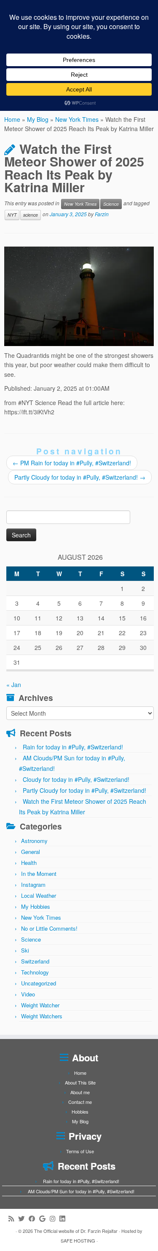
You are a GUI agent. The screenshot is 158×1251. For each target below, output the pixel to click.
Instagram (33, 885)
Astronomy (34, 841)
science (30, 215)
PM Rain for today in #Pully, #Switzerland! (72, 463)
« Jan (13, 684)
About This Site (80, 1082)
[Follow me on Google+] (44, 1218)
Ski (25, 950)
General (30, 852)
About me (80, 1092)
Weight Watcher (40, 1005)
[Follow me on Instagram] (54, 1218)
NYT (12, 215)
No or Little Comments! (49, 928)
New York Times (77, 119)
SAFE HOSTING (78, 1240)
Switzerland (35, 961)
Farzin (102, 213)
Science (111, 204)
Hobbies (80, 1111)
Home (12, 119)
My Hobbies (35, 906)
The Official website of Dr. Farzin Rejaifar (76, 1230)
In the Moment (38, 874)
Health (29, 863)
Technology (35, 972)
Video (28, 994)
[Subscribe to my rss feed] (13, 1218)
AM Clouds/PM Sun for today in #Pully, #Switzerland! (81, 1191)
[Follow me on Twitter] (23, 1218)
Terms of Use (80, 1151)
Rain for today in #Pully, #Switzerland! (73, 747)
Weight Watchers (41, 1016)
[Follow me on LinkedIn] (64, 1218)
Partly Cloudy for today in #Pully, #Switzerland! (79, 477)
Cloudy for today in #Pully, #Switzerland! (76, 779)
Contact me (80, 1101)
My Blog (37, 119)
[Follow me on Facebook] (34, 1218)
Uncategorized (38, 983)
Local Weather (38, 895)
